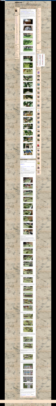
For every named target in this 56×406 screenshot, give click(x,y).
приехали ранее (33, 12)
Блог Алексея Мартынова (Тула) (16, 47)
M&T (37, 21)
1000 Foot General (16, 46)
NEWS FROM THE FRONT (39, 91)
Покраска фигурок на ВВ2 (17, 51)
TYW (37, 33)
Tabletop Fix (38, 78)
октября (17, 25)
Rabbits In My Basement (38, 129)
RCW (37, 27)
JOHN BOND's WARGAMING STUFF (38, 148)
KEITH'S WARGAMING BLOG (38, 161)
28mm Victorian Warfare (38, 138)
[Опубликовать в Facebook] (32, 394)
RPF (22, 167)
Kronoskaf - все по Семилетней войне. (16, 55)
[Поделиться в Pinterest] (33, 166)
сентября (17, 33)
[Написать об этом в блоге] (31, 394)
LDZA (37, 20)
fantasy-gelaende (38, 116)
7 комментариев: (28, 394)
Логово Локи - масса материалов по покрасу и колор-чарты (17, 49)
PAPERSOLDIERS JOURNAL (39, 170)
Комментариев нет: (28, 166)
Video (37, 35)
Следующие (22, 396)
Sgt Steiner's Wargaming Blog (38, 134)
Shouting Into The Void (38, 125)
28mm (37, 10)
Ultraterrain (38, 34)
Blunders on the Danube (38, 120)
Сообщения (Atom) (29, 398)
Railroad (37, 26)
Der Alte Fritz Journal (38, 166)
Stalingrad (38, 29)
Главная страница (28, 396)
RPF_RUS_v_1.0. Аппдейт (17, 30)
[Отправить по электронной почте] (31, 166)
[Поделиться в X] (32, 166)
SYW (23, 167)
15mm (37, 9)
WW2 (37, 39)
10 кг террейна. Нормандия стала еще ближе (17, 28)
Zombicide (38, 40)
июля (16, 35)
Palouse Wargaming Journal (39, 82)
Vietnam (37, 36)
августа (16, 34)
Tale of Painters (38, 142)
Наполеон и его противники (16, 50)
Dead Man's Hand (38, 16)
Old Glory (25, 12)
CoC (37, 14)
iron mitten (38, 112)
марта (16, 38)
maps (37, 22)
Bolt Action (38, 13)
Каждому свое (18, 2)
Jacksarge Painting (16, 54)
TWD (37, 32)
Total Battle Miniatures (28, 12)
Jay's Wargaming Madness (38, 99)
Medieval (37, 23)
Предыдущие (34, 396)
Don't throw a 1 (38, 95)
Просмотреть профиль (17, 13)
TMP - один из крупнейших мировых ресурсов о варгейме (17, 57)
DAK (37, 15)
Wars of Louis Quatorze (38, 104)
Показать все (40, 174)
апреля (16, 37)
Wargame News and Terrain (39, 108)
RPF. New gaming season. (23, 168)
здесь (23, 170)
